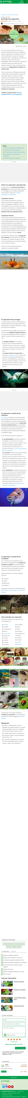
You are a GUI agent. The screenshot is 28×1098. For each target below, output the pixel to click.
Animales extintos (20, 944)
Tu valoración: (13, 1042)
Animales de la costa (8, 969)
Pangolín (5, 625)
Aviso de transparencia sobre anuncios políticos (11, 1096)
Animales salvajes (15, 15)
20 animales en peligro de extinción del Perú (13, 960)
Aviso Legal (4, 1093)
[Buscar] (26, 2)
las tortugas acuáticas (13, 355)
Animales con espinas (19, 990)
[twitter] (3, 1086)
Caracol (19, 642)
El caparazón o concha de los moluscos (15, 152)
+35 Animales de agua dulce (20, 999)
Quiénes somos (20, 1091)
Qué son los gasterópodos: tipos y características (14, 450)
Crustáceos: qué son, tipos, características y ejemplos (13, 591)
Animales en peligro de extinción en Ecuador (13, 972)
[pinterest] (12, 1086)
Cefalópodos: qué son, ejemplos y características (13, 484)
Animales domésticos (8, 944)
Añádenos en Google (21, 46)
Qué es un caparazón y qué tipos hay (14, 148)
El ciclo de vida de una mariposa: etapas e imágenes (13, 966)
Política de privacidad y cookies (14, 1093)
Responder (4, 1071)
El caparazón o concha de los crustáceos (12, 155)
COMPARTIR (21, 2)
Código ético (24, 1096)
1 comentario (19, 21)
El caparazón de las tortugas (12, 150)
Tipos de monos (7, 974)
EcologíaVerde (3, 15)
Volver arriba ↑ (14, 1077)
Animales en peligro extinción (14, 947)
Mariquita (19, 644)
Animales (9, 15)
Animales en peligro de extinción (10, 955)
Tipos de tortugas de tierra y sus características (11, 94)
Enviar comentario (20, 1048)
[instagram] (6, 1086)
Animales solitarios (19, 982)
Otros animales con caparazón (13, 158)
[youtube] (9, 1086)
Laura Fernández (8, 23)
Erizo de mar (6, 634)
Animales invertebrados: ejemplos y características (15, 963)
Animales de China (19, 1006)
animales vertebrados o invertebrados (11, 194)
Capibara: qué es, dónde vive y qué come (12, 958)
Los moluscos (4, 417)
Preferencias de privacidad (7, 1094)
